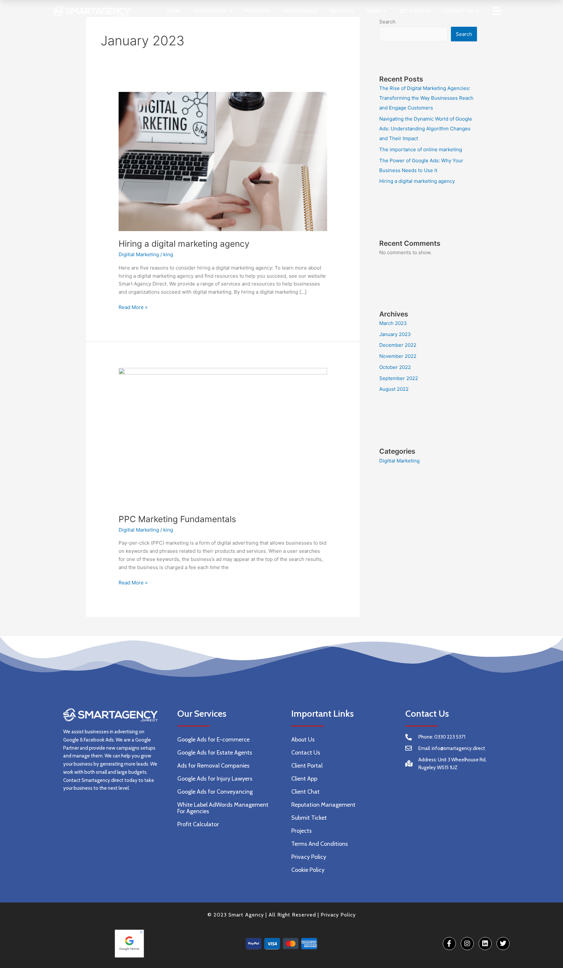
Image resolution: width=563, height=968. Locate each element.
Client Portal (307, 765)
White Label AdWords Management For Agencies (222, 808)
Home (173, 11)
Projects (301, 830)
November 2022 (397, 356)
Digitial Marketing (139, 254)
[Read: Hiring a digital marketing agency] (223, 161)
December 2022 (397, 345)
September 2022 (398, 378)
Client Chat (305, 791)
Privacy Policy (308, 856)
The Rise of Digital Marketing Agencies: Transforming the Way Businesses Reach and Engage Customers (426, 98)
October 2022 (395, 367)
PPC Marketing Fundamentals (177, 519)
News (373, 11)
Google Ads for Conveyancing (215, 791)
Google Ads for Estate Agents (214, 752)
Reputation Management (323, 804)
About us (342, 11)
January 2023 (395, 334)
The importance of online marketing (420, 149)
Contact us (457, 11)
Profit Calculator (198, 824)
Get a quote (414, 11)
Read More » (133, 306)
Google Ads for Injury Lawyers (215, 778)
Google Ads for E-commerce (213, 739)
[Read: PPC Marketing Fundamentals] (223, 436)
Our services (210, 11)
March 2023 (393, 323)
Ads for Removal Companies (213, 765)
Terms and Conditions (319, 843)
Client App (304, 778)
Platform (257, 11)
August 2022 (394, 389)
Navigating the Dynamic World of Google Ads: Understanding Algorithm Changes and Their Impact (425, 128)
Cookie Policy (308, 869)
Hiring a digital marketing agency (184, 244)
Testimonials (300, 11)
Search (464, 34)
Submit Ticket (309, 817)
